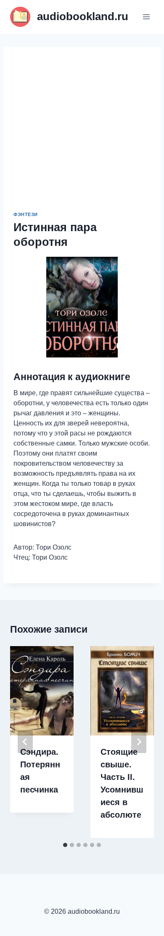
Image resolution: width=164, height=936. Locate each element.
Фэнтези (25, 214)
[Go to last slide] (25, 741)
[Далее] (138, 741)
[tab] (65, 845)
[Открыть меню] (146, 16)
